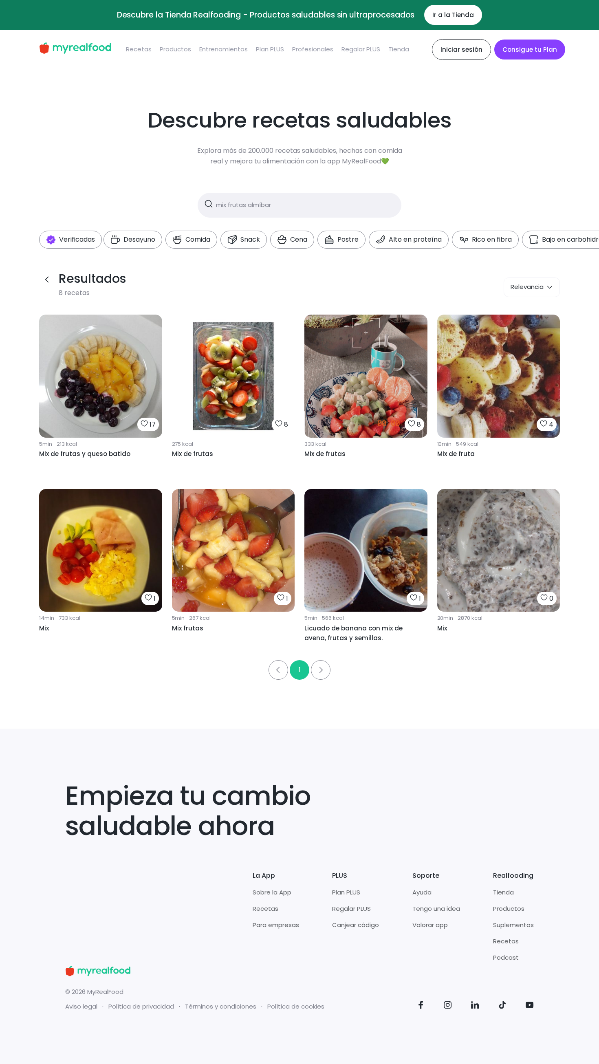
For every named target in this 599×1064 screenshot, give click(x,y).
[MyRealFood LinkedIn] (475, 1006)
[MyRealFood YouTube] (530, 1006)
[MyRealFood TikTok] (502, 1006)
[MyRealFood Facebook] (421, 1006)
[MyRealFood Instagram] (448, 1006)
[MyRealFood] (75, 49)
